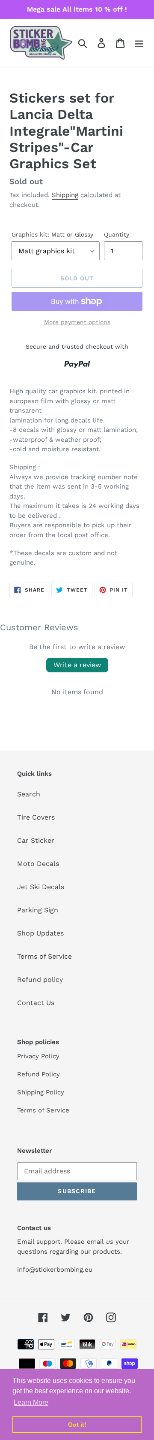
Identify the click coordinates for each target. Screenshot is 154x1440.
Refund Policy (38, 1074)
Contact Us (35, 1003)
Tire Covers (36, 817)
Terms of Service (44, 956)
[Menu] (139, 43)
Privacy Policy (38, 1056)
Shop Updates (40, 933)
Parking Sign (37, 910)
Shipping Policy (40, 1092)
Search (28, 794)
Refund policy (40, 979)
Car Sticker (35, 840)
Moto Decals (38, 864)
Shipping (65, 195)
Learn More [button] (31, 1402)
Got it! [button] (77, 1424)
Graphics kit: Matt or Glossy (52, 234)
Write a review (77, 665)
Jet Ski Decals (40, 887)
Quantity (116, 234)
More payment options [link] (77, 322)
